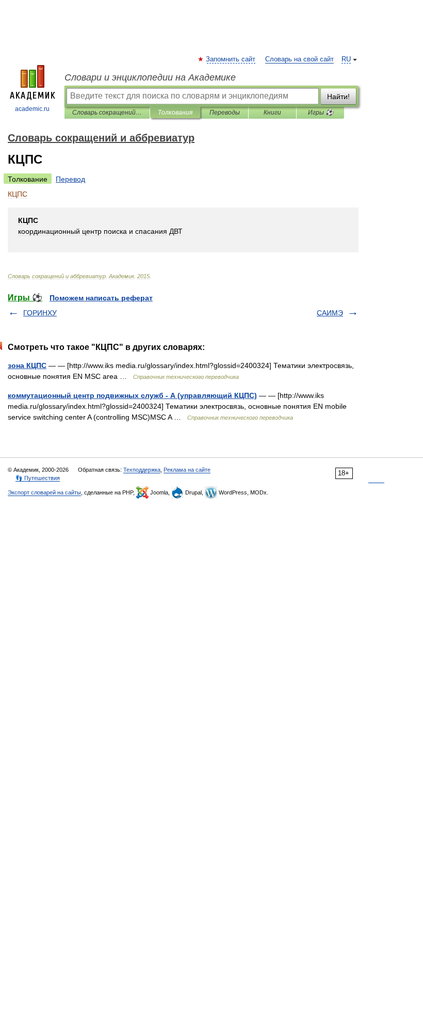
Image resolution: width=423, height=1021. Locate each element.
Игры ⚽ (320, 112)
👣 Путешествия (37, 478)
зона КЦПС (27, 365)
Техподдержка (141, 470)
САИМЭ (330, 313)
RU (346, 59)
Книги (272, 112)
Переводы (224, 112)
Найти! (338, 96)
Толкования (175, 112)
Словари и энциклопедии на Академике (150, 77)
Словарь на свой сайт (299, 59)
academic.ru (32, 109)
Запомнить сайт (231, 59)
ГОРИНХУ (40, 313)
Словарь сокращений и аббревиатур (107, 112)
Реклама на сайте (187, 470)
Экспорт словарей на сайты (44, 492)
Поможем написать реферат (101, 298)
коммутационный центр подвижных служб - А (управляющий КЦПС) (132, 395)
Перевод (70, 179)
